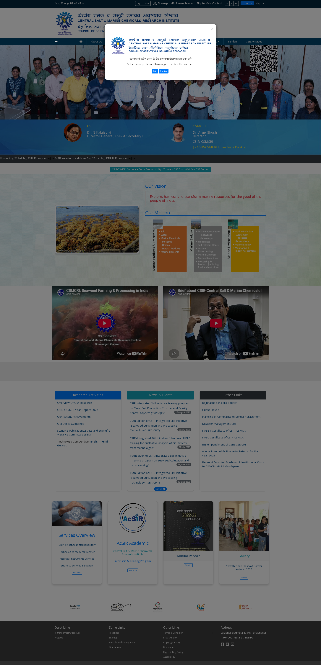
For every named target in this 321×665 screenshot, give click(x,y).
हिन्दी (154, 71)
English (163, 71)
